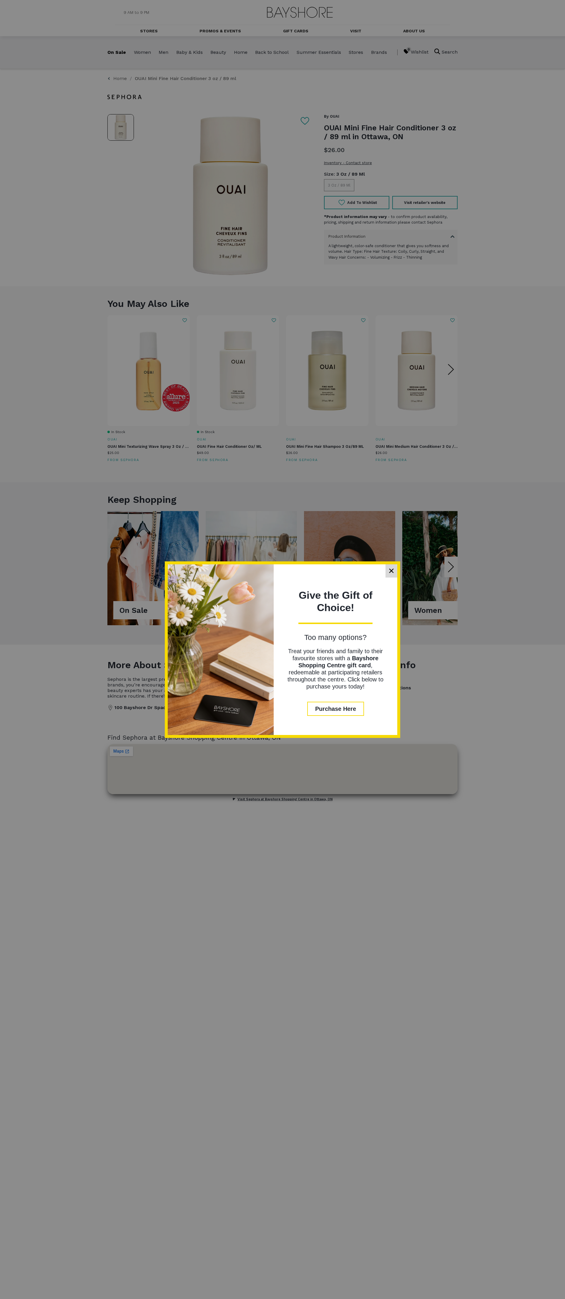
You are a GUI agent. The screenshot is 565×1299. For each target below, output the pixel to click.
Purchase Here (335, 709)
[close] (391, 571)
